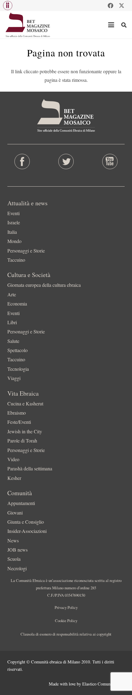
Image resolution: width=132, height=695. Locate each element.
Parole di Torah (22, 440)
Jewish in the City (24, 431)
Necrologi (17, 568)
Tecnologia (18, 369)
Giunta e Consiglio (25, 521)
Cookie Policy (66, 620)
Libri (12, 322)
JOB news (17, 549)
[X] (121, 5)
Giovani (15, 512)
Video (13, 459)
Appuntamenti (21, 503)
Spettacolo (17, 350)
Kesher (14, 478)
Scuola (14, 559)
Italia (12, 232)
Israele (13, 222)
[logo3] (28, 25)
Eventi (13, 213)
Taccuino (16, 259)
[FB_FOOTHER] (22, 161)
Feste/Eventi (19, 422)
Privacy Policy (66, 607)
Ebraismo (16, 412)
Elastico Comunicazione (103, 684)
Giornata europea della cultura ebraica (44, 285)
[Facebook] (110, 5)
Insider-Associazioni (27, 531)
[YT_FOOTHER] (110, 161)
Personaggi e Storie (26, 250)
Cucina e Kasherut (25, 403)
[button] (7, 5)
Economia (17, 303)
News (13, 540)
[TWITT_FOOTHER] (65, 161)
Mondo (14, 241)
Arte (11, 294)
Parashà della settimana (29, 468)
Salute (13, 341)
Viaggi (14, 378)
